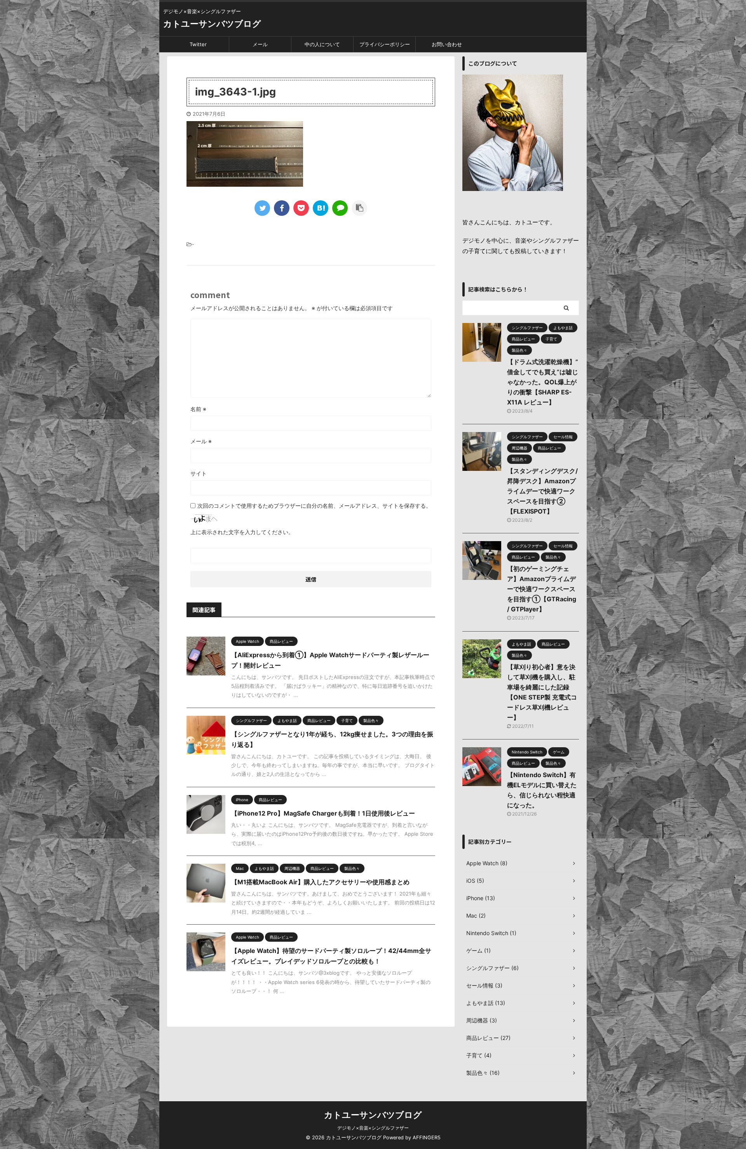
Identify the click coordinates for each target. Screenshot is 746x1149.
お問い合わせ (447, 44)
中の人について (322, 44)
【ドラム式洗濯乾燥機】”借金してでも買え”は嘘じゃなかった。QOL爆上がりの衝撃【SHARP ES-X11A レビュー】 (542, 382)
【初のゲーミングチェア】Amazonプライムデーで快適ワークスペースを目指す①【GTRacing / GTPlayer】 (541, 589)
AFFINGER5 (427, 1137)
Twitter (198, 44)
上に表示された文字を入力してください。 (242, 532)
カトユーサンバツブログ (212, 24)
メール (260, 44)
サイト (198, 473)
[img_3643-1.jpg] (320, 208)
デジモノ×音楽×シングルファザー (373, 1128)
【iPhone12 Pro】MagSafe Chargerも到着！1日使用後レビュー (323, 813)
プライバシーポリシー (384, 44)
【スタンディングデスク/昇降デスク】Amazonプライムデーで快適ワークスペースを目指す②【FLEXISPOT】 (542, 491)
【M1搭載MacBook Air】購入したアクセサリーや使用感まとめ (320, 882)
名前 (198, 409)
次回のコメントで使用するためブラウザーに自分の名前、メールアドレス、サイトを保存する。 (314, 505)
